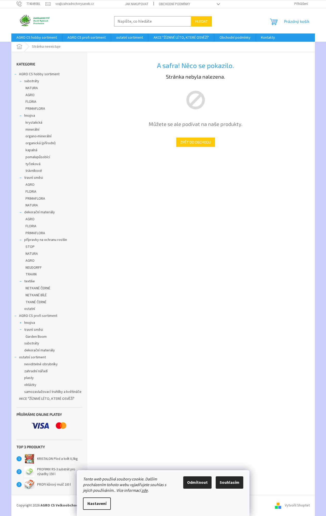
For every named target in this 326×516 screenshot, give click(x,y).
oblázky (30, 384)
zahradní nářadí (36, 371)
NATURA (32, 88)
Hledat (201, 21)
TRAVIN (31, 274)
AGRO (30, 95)
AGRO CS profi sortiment (38, 315)
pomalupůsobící (38, 157)
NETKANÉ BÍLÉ (36, 295)
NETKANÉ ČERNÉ (38, 288)
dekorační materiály (39, 212)
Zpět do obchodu (195, 142)
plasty (29, 377)
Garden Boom (36, 336)
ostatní (29, 308)
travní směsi (33, 177)
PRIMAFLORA (35, 108)
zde (144, 490)
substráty (31, 81)
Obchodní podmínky (174, 4)
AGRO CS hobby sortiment (39, 74)
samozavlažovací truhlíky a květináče (52, 391)
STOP (30, 246)
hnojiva (29, 115)
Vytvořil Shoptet (297, 505)
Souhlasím (229, 482)
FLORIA (31, 101)
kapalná (31, 150)
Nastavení (96, 503)
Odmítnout (197, 482)
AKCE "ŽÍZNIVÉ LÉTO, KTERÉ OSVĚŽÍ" (46, 398)
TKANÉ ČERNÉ (36, 302)
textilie (29, 281)
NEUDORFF (34, 267)
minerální (32, 129)
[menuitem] (36, 37)
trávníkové (34, 170)
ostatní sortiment (32, 357)
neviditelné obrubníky (41, 364)
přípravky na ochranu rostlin (45, 239)
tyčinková (33, 164)
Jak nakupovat (136, 4)
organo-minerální (39, 136)
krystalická (34, 122)
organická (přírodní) (41, 143)
